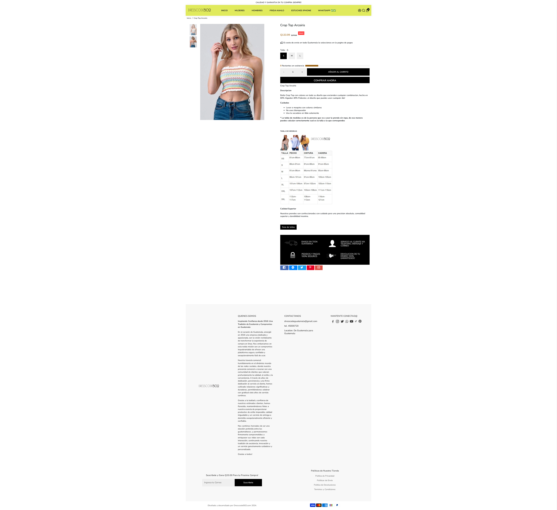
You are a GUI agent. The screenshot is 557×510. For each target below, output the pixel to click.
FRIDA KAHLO (277, 10)
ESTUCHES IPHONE (301, 10)
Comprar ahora (325, 80)
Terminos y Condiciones (325, 489)
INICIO (224, 10)
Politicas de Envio (325, 480)
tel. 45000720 (291, 325)
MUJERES (240, 10)
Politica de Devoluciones (325, 484)
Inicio (189, 18)
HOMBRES (257, 10)
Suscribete (248, 482)
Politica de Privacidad (324, 476)
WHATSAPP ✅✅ (327, 10)
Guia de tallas (288, 227)
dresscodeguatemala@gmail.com (300, 321)
